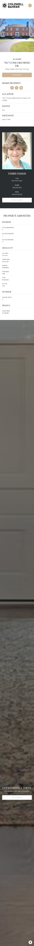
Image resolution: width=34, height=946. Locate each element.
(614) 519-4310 (17, 187)
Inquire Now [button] (17, 75)
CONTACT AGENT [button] (17, 200)
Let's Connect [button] (17, 797)
